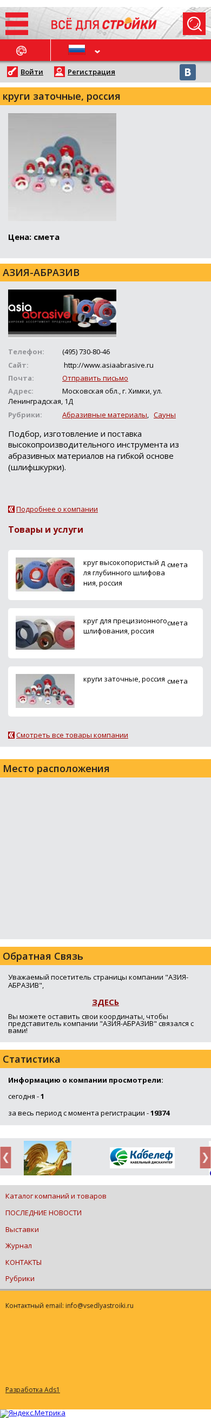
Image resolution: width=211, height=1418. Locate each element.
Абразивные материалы (104, 414)
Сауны (165, 414)
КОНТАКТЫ (23, 1262)
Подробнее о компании (57, 509)
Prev (8, 1157)
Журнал (18, 1245)
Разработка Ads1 (32, 1389)
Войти (32, 72)
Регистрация (91, 72)
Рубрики (20, 1278)
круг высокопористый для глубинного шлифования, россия (124, 572)
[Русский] (78, 50)
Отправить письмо (95, 378)
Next (202, 1157)
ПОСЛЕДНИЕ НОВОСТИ (43, 1212)
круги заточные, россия (124, 679)
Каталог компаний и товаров (56, 1196)
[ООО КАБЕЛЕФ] (113, 1158)
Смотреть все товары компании (72, 735)
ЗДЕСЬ (105, 1001)
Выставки (22, 1229)
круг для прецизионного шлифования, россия (125, 626)
